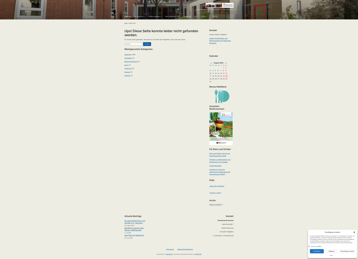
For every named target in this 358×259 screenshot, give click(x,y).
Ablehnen (331, 251)
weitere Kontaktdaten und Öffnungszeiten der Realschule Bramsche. (220, 40)
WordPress (169, 254)
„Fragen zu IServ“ (215, 193)
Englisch (127, 76)
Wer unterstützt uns (172, 16)
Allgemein (127, 55)
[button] (354, 232)
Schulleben (128, 58)
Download (187, 16)
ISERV (204, 16)
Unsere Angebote (154, 16)
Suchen (231, 16)
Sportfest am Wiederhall (134, 235)
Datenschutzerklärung (185, 249)
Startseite (127, 16)
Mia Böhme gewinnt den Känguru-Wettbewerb (134, 229)
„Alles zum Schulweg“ (216, 186)
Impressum (170, 249)
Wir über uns (139, 16)
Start (125, 23)
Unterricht (128, 68)
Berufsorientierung (130, 61)
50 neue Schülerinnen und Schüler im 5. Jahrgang (134, 222)
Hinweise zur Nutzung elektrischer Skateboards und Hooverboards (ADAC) (219, 172)
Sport (126, 65)
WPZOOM (198, 254)
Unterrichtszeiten (215, 166)
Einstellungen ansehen (347, 251)
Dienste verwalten (315, 246)
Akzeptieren (316, 251)
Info (195, 16)
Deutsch (127, 72)
